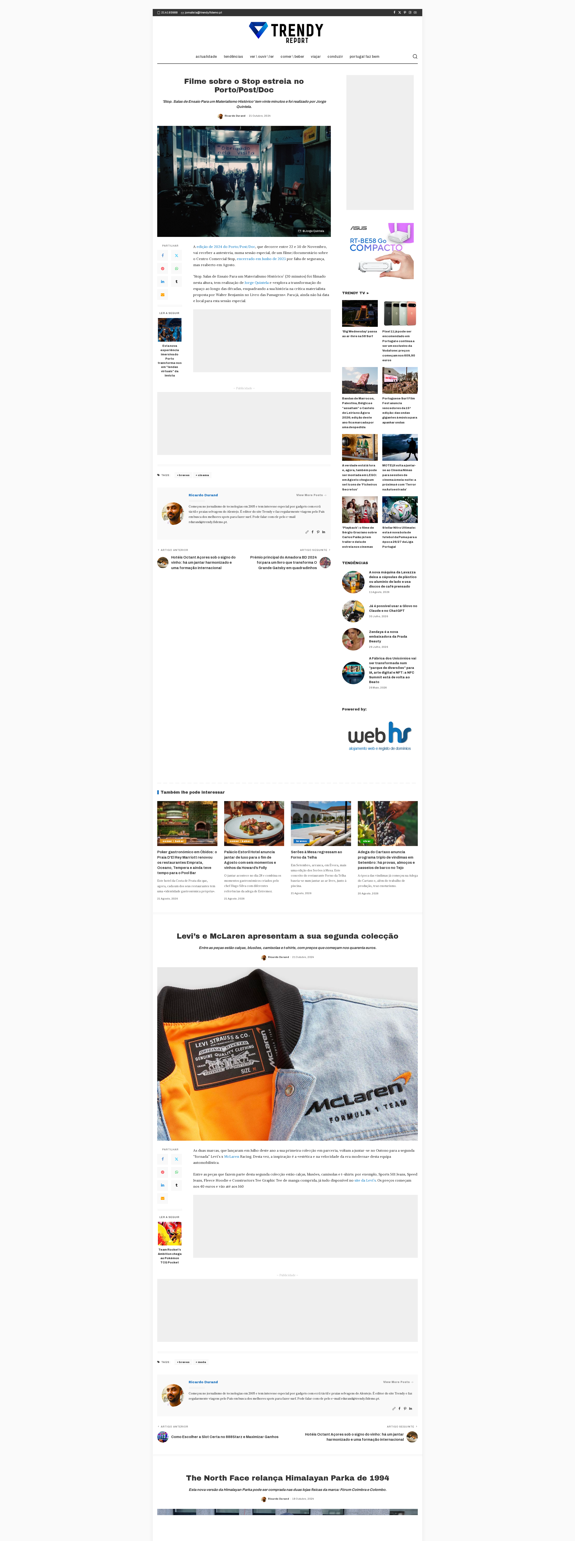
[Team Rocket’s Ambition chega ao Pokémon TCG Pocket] (169, 1233)
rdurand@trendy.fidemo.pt (208, 522)
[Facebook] (394, 12)
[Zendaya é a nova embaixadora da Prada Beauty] (353, 639)
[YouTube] (415, 12)
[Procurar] (415, 56)
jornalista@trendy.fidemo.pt (203, 12)
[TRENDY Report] (287, 33)
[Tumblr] (176, 281)
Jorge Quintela (257, 282)
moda (202, 1362)
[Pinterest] (404, 12)
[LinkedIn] (162, 281)
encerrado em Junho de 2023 (261, 258)
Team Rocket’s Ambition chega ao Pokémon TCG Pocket (169, 1256)
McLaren (231, 1156)
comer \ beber (173, 841)
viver (367, 841)
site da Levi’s (365, 1180)
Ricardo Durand (235, 115)
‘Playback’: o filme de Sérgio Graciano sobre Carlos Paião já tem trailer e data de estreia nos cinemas (359, 537)
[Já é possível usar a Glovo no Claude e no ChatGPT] (353, 611)
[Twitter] (399, 12)
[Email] (162, 294)
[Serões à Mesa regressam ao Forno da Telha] (321, 823)
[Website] (307, 532)
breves (184, 475)
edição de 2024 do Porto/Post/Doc (226, 246)
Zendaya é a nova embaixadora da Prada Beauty (388, 636)
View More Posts (309, 495)
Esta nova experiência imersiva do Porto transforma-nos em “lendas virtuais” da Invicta (170, 360)
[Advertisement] (262, 340)
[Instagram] (410, 12)
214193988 (169, 12)
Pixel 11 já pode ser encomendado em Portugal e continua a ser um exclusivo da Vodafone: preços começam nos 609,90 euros (398, 346)
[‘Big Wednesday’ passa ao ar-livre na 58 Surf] (360, 313)
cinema (203, 475)
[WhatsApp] (176, 268)
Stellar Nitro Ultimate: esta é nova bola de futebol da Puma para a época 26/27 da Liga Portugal (399, 537)
